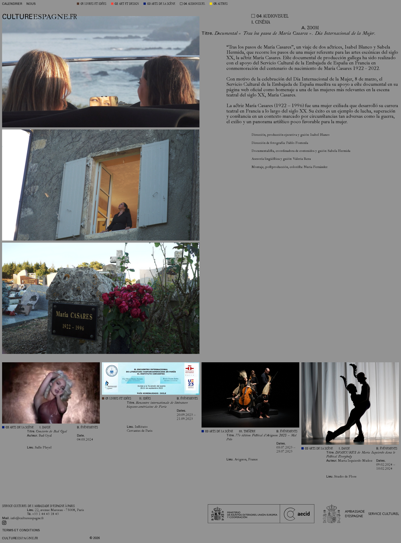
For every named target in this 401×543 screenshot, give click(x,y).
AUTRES (223, 4)
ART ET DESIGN (129, 4)
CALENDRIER (12, 4)
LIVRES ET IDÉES (95, 4)
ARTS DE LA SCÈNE (163, 4)
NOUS (31, 4)
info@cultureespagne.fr (27, 518)
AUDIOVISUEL (196, 4)
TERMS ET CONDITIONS (21, 530)
